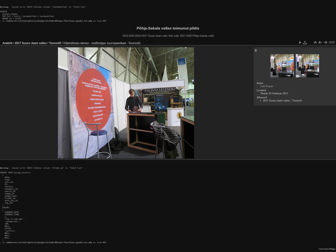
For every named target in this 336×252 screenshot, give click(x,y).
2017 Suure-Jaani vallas (31, 43)
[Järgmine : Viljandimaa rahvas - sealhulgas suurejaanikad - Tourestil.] (325, 42)
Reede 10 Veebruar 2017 (274, 93)
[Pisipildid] (315, 42)
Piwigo (332, 249)
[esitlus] (300, 42)
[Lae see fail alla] (305, 42)
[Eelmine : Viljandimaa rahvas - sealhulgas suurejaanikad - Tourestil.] (320, 42)
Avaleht (7, 43)
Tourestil (55, 43)
